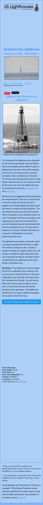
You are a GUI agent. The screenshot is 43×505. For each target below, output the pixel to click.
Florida (28, 83)
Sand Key (10, 191)
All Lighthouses (16, 83)
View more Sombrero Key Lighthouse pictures (21, 302)
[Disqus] (21, 336)
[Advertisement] (21, 29)
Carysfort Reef (32, 188)
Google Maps (22, 381)
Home (5, 83)
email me (22, 498)
